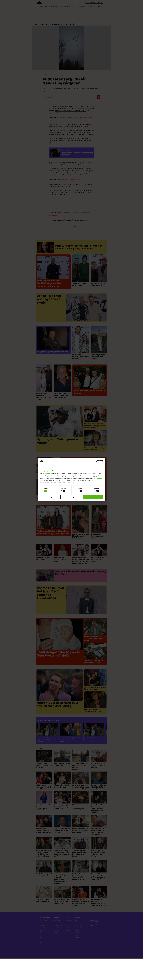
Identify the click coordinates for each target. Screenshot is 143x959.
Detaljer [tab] (63, 466)
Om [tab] (97, 466)
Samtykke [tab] (46, 466)
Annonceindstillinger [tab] (79, 466)
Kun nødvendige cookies (50, 497)
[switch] (63, 491)
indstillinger (99, 478)
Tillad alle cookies (93, 497)
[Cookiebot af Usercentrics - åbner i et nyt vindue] (96, 461)
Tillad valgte (71, 497)
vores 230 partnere (48, 473)
